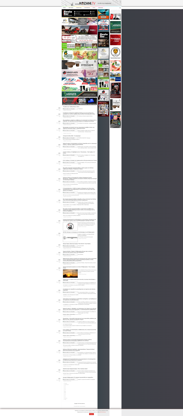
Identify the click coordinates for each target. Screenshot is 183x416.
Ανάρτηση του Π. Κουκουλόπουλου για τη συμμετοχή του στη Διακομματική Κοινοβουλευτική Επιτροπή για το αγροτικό (79, 360)
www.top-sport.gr (78, 314)
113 (64, 385)
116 (64, 389)
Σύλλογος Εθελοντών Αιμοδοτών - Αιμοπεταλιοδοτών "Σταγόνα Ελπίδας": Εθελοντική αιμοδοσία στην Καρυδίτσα (79, 350)
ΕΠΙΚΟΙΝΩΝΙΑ (100, 7)
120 (65, 394)
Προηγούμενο (66, 384)
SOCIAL (94, 7)
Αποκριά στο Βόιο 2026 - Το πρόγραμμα (71, 135)
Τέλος (65, 399)
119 (64, 393)
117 (64, 390)
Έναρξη (65, 383)
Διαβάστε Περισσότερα (67, 110)
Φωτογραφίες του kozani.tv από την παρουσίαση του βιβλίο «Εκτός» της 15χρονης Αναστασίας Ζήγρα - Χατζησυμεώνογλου (78, 128)
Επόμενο (65, 398)
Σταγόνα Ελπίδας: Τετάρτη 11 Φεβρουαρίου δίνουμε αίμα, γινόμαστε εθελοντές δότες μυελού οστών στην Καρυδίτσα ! (78, 252)
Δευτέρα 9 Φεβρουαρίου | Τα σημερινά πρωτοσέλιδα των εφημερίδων (78, 377)
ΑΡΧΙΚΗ (64, 7)
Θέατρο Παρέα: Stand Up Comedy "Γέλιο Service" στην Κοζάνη (76, 243)
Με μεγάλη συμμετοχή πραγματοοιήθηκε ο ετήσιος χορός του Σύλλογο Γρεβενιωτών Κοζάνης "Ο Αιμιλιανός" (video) (78, 168)
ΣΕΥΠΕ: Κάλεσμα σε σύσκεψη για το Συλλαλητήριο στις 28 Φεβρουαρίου (78, 232)
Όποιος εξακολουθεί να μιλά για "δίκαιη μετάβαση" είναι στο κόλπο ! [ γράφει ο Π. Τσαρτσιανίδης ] (115, 11)
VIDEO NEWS (71, 7)
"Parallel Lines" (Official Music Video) (71, 106)
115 (64, 388)
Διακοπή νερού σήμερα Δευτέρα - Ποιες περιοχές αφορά (75, 368)
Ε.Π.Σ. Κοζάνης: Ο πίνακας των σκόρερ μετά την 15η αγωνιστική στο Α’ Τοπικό (80, 160)
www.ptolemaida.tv (77, 406)
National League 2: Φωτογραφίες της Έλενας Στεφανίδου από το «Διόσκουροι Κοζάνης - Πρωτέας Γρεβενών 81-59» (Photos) (80, 144)
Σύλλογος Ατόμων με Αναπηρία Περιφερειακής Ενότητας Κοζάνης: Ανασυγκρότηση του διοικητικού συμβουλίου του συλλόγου (77, 340)
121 (65, 395)
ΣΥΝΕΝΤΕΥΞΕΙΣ (78, 7)
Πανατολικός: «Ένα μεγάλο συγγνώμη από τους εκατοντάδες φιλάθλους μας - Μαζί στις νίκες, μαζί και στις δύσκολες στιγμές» (80, 319)
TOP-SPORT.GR (87, 7)
